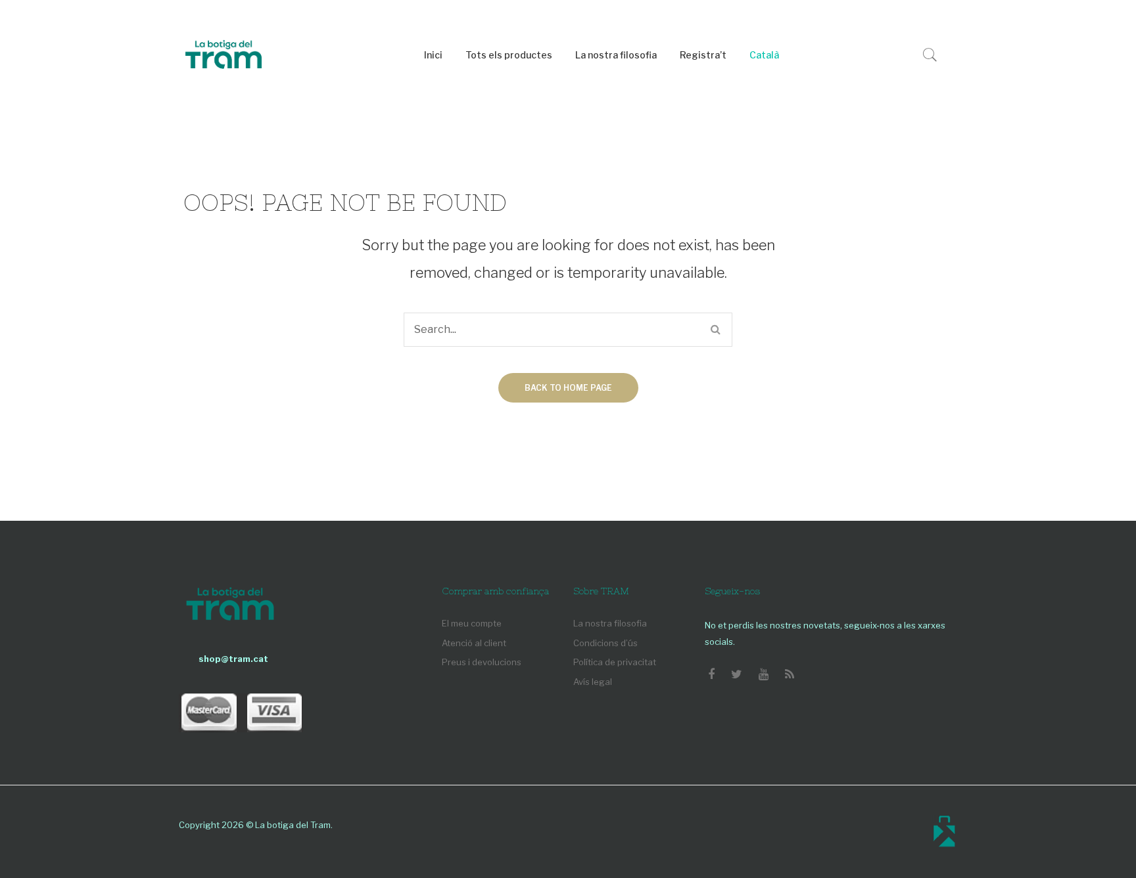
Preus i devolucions (481, 662)
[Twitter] (737, 674)
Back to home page (568, 388)
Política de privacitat (614, 662)
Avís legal (592, 681)
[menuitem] (433, 55)
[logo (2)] (223, 56)
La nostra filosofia (610, 623)
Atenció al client (474, 643)
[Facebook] (711, 674)
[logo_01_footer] (230, 605)
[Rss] (789, 674)
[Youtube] (763, 674)
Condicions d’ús (605, 643)
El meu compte (472, 623)
